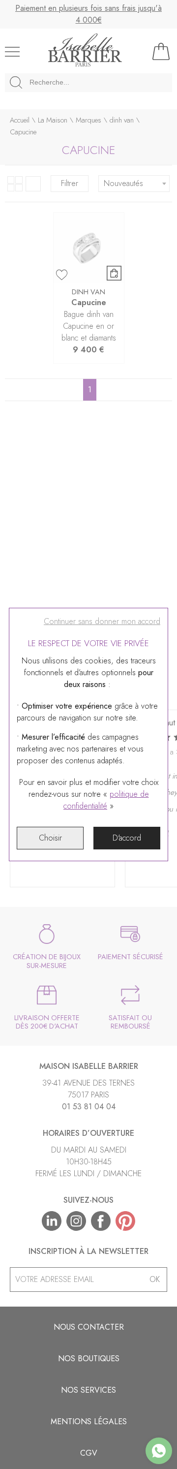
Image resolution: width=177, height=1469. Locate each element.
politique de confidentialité (106, 800)
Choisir (50, 838)
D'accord (127, 838)
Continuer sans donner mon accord (102, 621)
